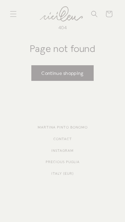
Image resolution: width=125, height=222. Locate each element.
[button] (13, 14)
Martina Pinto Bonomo (63, 127)
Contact (62, 139)
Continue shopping (62, 73)
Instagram (62, 150)
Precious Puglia (63, 162)
